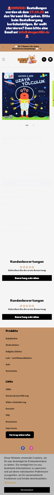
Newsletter (11, 421)
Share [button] (8, 253)
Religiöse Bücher (14, 351)
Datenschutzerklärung (17, 395)
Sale (8, 364)
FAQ (8, 415)
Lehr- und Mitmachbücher (19, 358)
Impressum (11, 428)
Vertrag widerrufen (19, 434)
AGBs (8, 389)
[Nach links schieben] (21, 125)
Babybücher (12, 338)
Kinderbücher (12, 344)
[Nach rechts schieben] (33, 125)
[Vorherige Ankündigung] (3, 47)
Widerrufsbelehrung (16, 402)
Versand (25, 154)
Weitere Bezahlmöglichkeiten (27, 190)
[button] (3, 59)
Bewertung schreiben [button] (27, 278)
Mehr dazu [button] (10, 482)
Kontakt (10, 408)
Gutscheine (11, 370)
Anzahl (5, 158)
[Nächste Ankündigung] (51, 47)
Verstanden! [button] (27, 490)
